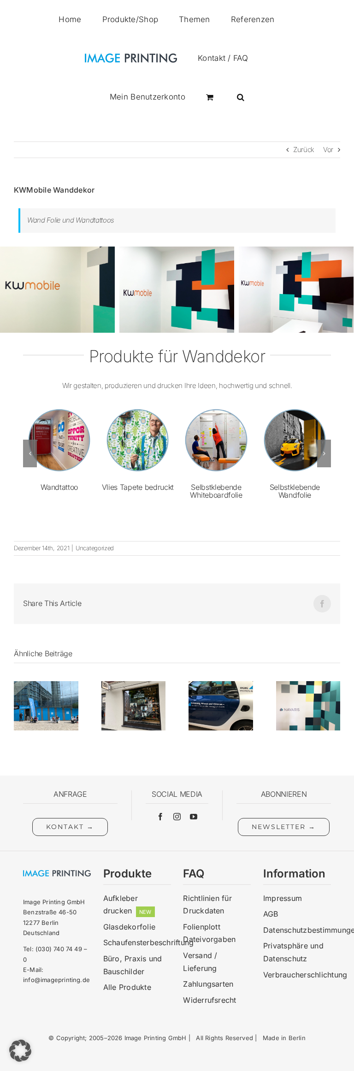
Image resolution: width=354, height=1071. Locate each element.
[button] (240, 96)
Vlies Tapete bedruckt (138, 487)
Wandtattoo (59, 487)
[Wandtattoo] (59, 408)
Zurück (303, 149)
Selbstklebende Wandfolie (295, 491)
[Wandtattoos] (308, 685)
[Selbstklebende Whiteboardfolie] (216, 408)
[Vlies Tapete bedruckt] (137, 408)
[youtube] (193, 816)
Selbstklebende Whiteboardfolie (216, 491)
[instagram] (177, 816)
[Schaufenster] (133, 685)
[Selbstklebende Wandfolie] (295, 408)
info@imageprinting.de (56, 979)
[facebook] (160, 816)
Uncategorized (95, 548)
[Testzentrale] (46, 685)
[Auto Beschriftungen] (221, 685)
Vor (328, 149)
